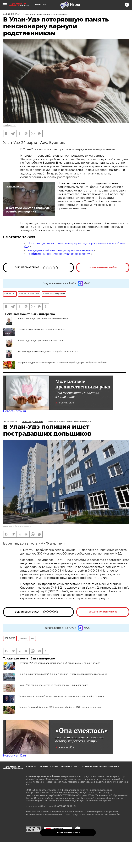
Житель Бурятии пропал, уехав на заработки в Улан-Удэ (48, 351)
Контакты (31, 767)
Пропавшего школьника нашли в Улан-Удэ (41, 329)
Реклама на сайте (48, 767)
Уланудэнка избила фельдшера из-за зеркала (60, 250)
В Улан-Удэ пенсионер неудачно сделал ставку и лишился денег (53, 685)
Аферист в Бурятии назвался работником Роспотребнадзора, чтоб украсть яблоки (62, 362)
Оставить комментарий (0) (103, 267)
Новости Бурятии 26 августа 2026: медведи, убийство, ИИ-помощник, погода (59, 707)
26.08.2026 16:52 (11, 421)
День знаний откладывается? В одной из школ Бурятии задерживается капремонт (62, 674)
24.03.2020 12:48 (11, 14)
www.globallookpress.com (17, 526)
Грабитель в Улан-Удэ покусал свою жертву (59, 253)
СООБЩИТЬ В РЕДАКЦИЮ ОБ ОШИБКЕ (101, 767)
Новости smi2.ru (14, 411)
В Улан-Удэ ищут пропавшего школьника (40, 340)
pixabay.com (9, 125)
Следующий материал (68, 833)
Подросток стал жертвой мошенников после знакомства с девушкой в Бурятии (61, 696)
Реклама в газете (70, 767)
